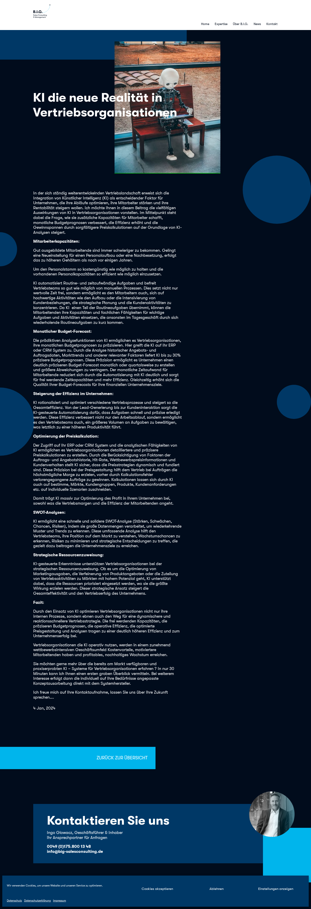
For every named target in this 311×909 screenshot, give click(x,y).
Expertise (221, 23)
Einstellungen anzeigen (275, 889)
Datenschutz (14, 900)
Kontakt (272, 23)
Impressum (59, 900)
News (257, 23)
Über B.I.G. (240, 23)
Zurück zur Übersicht (122, 757)
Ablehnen (216, 889)
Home (205, 23)
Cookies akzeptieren (157, 889)
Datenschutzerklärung (37, 900)
